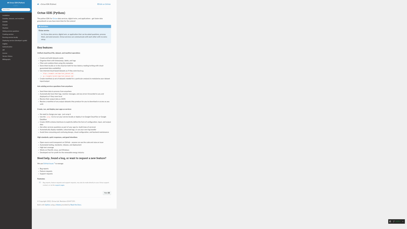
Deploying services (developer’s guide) (14, 40)
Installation (6, 15)
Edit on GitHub (105, 4)
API (3, 50)
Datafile (5, 21)
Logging (4, 44)
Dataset (5, 25)
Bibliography (6, 59)
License (4, 53)
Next (106, 193)
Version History (7, 56)
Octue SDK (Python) (17, 3)
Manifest (5, 28)
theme (58, 205)
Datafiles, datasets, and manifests (13, 18)
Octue (55, 18)
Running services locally (10, 37)
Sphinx (47, 205)
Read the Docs (75, 205)
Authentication (7, 47)
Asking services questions (10, 31)
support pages (59, 185)
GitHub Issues (48, 163)
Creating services (7, 34)
